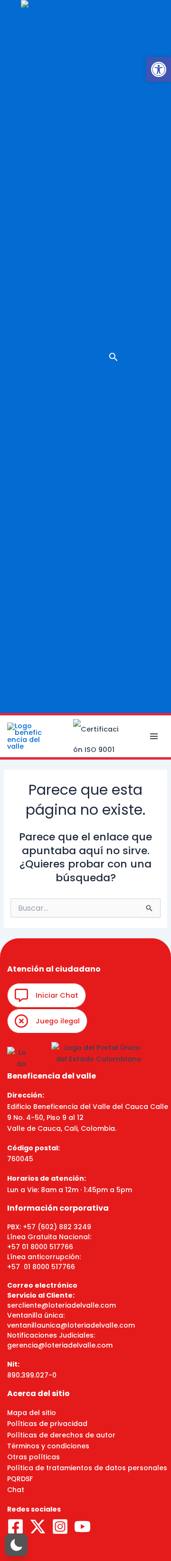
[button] (158, 69)
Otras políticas (33, 1457)
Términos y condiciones (48, 1446)
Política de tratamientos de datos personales (87, 1468)
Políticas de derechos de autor (61, 1435)
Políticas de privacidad (47, 1423)
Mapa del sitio (31, 1412)
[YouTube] (82, 1526)
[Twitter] (37, 1526)
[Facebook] (15, 1526)
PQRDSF (20, 1479)
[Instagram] (60, 1526)
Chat (15, 1489)
